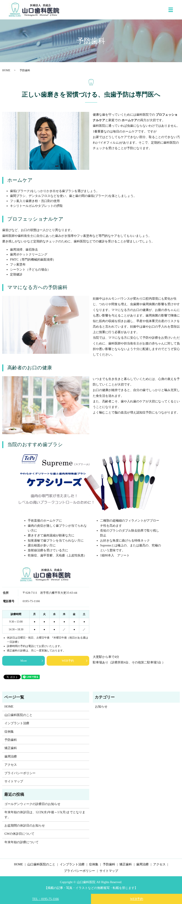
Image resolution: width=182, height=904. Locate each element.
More (23, 660)
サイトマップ (13, 781)
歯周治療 (10, 756)
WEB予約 (68, 660)
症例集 (9, 731)
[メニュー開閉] (170, 10)
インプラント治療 (16, 723)
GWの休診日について (19, 833)
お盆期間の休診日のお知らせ (24, 825)
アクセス (10, 764)
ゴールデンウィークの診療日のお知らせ (32, 804)
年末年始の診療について (21, 842)
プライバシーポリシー (20, 773)
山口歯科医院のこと (18, 715)
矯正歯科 (10, 748)
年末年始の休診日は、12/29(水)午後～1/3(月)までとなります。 (44, 815)
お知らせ (101, 706)
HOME (6, 70)
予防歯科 (10, 740)
